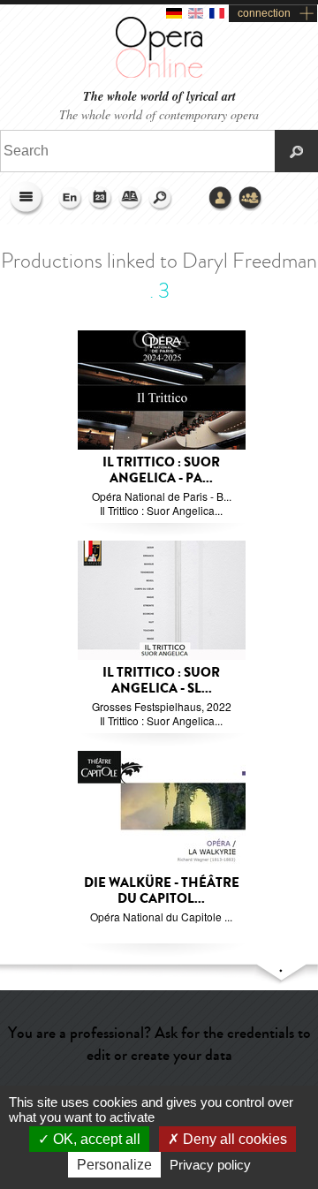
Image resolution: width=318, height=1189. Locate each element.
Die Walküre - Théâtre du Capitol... (161, 891)
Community (250, 198)
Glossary (130, 198)
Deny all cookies (233, 1139)
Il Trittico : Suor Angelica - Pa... (161, 470)
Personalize (114, 1164)
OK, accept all (94, 1139)
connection (264, 13)
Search (160, 198)
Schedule (100, 198)
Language (70, 198)
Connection (220, 198)
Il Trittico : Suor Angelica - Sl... (161, 680)
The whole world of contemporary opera (159, 114)
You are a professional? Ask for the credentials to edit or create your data (159, 1043)
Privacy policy (210, 1164)
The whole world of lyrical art (159, 96)
